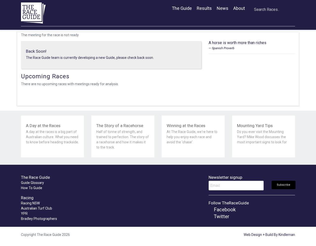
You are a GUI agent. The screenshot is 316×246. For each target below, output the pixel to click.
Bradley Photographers (39, 219)
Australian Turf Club (36, 208)
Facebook (224, 210)
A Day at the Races (43, 125)
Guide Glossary (32, 183)
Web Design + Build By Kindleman (269, 235)
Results (204, 8)
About (239, 8)
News (222, 8)
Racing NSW (30, 203)
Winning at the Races (186, 125)
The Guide (182, 8)
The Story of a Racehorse (119, 125)
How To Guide (31, 188)
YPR (24, 213)
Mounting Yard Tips (255, 125)
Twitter (221, 216)
